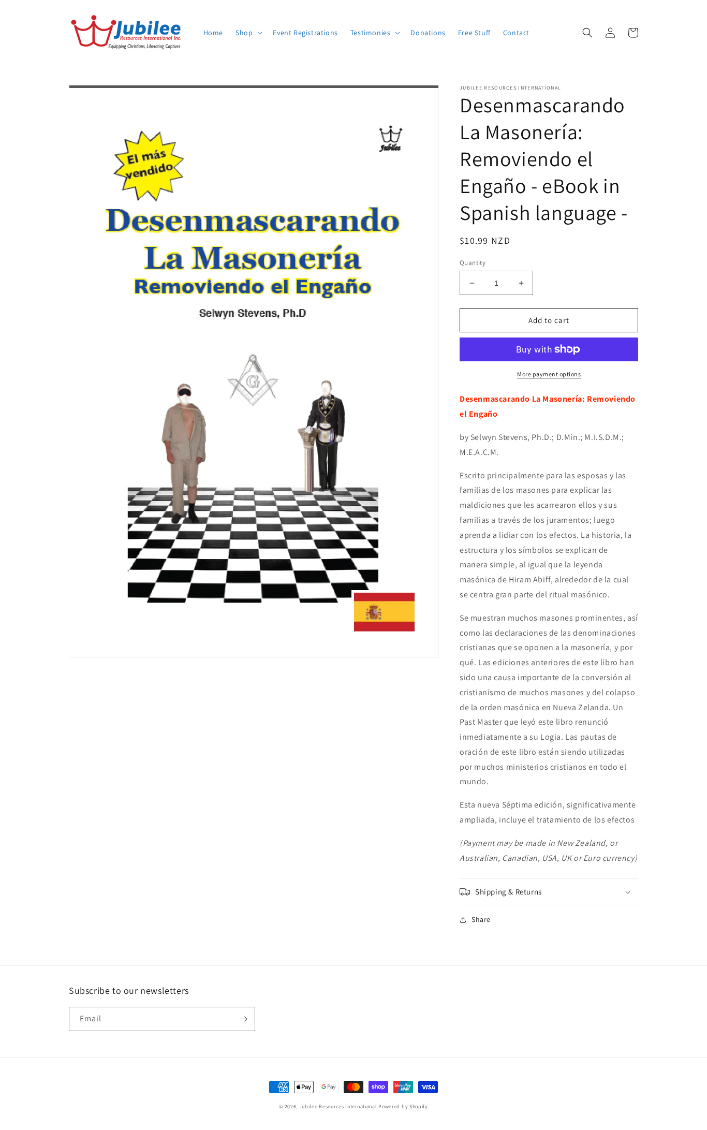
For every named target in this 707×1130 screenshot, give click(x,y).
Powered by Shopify (403, 1106)
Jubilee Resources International (338, 1106)
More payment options (549, 374)
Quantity (472, 262)
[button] (248, 32)
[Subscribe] (243, 1019)
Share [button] (481, 919)
